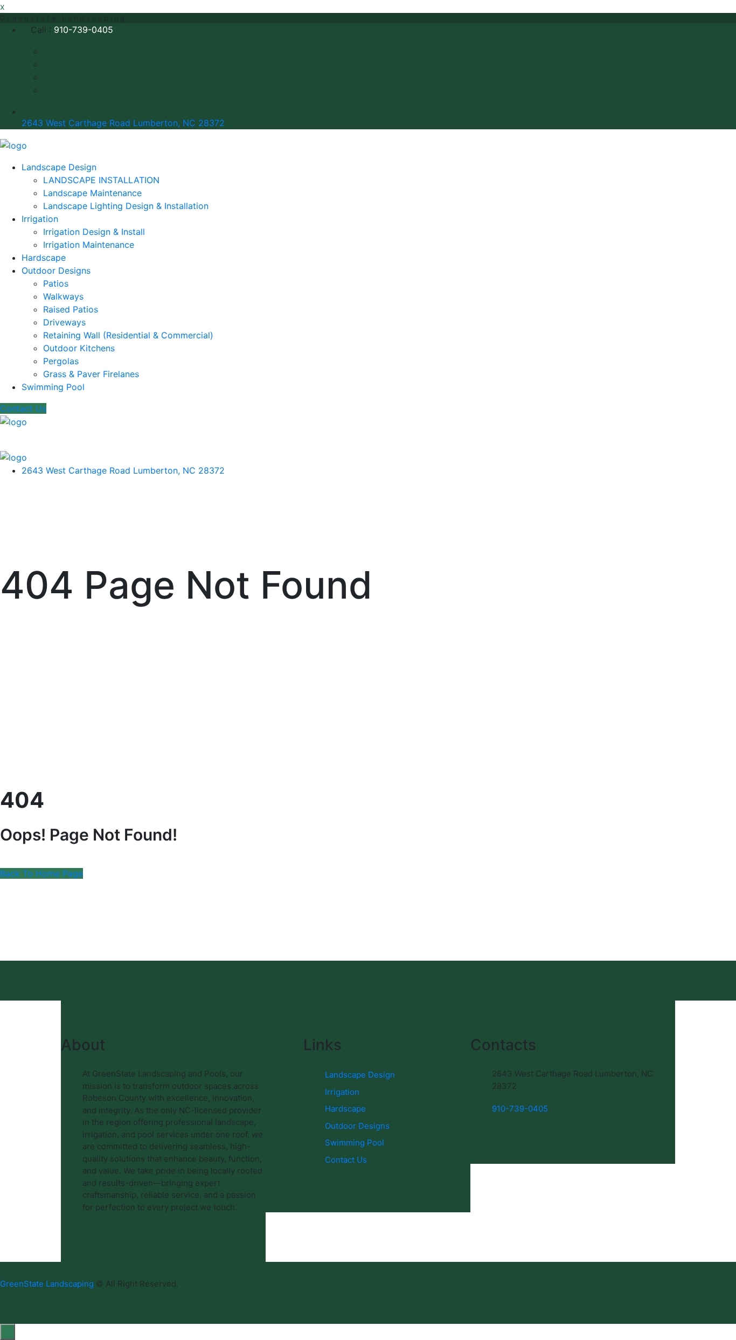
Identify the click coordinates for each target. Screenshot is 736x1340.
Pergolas (61, 361)
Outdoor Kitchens (79, 348)
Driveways (64, 322)
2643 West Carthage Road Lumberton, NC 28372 (123, 122)
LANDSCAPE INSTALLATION (101, 180)
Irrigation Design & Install (94, 231)
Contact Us (23, 408)
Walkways (63, 296)
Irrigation (40, 218)
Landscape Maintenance (92, 193)
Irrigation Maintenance (88, 244)
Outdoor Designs (56, 270)
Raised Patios (70, 309)
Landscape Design (59, 167)
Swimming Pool (53, 386)
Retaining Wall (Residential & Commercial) (128, 335)
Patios (55, 283)
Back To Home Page (41, 873)
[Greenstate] (13, 144)
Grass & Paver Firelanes (91, 374)
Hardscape (44, 257)
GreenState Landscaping (47, 1284)
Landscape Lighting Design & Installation (126, 205)
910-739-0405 (83, 29)
